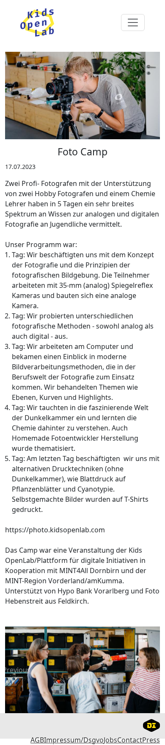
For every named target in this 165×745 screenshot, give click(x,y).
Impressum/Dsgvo (74, 740)
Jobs (110, 740)
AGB (37, 740)
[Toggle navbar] (133, 22)
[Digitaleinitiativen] (151, 724)
